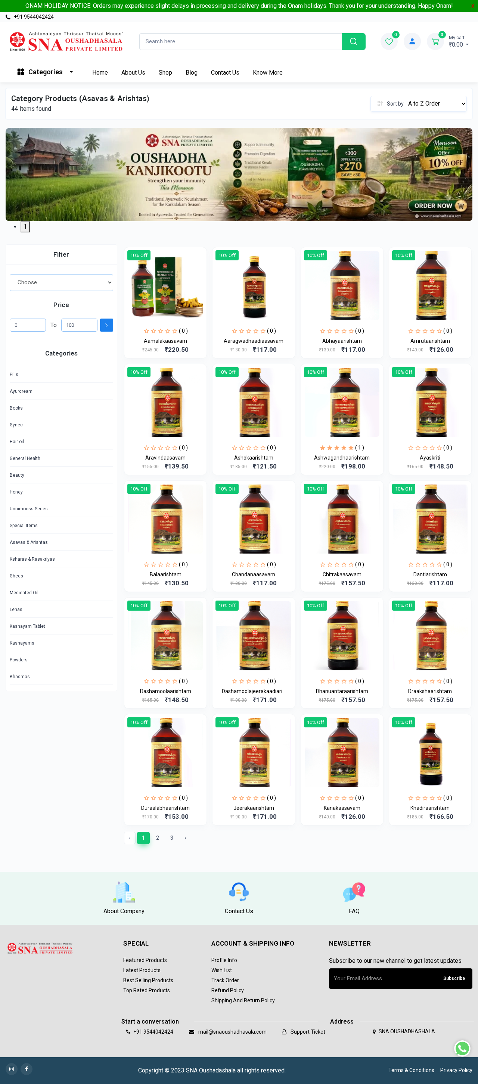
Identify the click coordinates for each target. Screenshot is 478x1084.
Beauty (17, 475)
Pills (14, 374)
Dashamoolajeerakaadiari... (254, 691)
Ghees (16, 576)
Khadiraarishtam (430, 808)
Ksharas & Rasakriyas (32, 559)
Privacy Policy (456, 1070)
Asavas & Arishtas (29, 542)
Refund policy (227, 990)
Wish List (221, 970)
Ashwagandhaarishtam (342, 458)
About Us (133, 72)
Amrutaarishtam (430, 341)
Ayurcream (21, 391)
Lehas (16, 609)
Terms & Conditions (411, 1070)
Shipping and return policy (243, 1000)
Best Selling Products (148, 980)
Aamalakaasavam (165, 341)
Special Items (24, 525)
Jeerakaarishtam (253, 808)
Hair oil (17, 441)
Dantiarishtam (430, 574)
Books (16, 408)
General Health (25, 458)
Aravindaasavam (165, 458)
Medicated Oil (24, 592)
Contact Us (225, 72)
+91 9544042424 (33, 17)
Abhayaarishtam (342, 341)
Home (100, 72)
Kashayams (22, 643)
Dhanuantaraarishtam (342, 691)
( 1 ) (359, 448)
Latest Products (142, 970)
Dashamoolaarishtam (165, 691)
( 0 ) (183, 331)
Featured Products (145, 960)
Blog (192, 72)
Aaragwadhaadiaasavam (253, 341)
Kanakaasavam (342, 808)
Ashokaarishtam (253, 458)
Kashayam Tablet (27, 626)
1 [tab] (25, 226)
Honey (16, 492)
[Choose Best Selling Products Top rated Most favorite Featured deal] (61, 282)
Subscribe (454, 978)
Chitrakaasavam (342, 574)
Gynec (16, 424)
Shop (165, 72)
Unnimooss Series (29, 508)
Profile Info (224, 960)
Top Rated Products (146, 990)
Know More (268, 72)
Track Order (225, 980)
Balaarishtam (165, 574)
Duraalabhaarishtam (165, 808)
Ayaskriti (430, 458)
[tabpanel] (239, 174)
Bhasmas (20, 676)
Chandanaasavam (253, 574)
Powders (19, 659)
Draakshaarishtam (430, 691)
